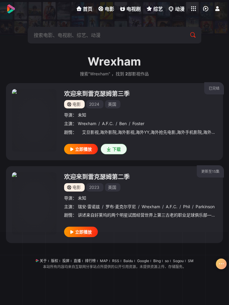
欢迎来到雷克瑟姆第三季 (97, 93)
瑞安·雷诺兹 (89, 206)
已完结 (214, 88)
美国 (112, 104)
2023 (94, 187)
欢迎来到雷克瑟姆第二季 (97, 176)
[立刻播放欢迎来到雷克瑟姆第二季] (34, 203)
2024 (94, 104)
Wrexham (87, 123)
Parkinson (205, 206)
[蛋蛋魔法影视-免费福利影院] (10, 9)
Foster (138, 123)
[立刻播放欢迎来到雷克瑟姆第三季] (34, 120)
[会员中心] (217, 9)
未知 (82, 114)
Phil (186, 206)
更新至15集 (210, 171)
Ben (123, 123)
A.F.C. (108, 123)
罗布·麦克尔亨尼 (121, 206)
